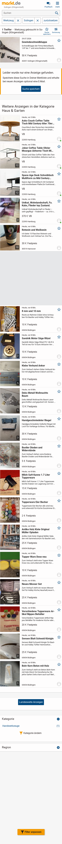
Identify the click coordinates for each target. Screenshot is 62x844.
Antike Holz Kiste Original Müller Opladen (35, 531)
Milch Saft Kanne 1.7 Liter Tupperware (36, 476)
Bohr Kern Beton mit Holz (35, 665)
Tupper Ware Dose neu (34, 556)
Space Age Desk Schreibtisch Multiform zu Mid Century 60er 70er (38, 176)
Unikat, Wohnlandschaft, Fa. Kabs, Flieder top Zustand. (37, 204)
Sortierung (56, 32)
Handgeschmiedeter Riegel (36, 420)
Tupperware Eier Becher (35, 502)
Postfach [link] (48, 7)
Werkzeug (8, 20)
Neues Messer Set (32, 584)
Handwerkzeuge (31, 725)
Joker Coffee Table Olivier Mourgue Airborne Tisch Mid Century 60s (37, 149)
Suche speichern (47, 33)
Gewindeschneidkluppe (34, 42)
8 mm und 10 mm (31, 311)
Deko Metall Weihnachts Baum (35, 394)
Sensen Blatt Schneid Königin (38, 638)
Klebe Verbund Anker (33, 365)
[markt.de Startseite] (11, 3)
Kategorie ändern (32, 733)
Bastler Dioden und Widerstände (32, 449)
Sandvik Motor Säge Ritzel (36, 338)
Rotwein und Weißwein (34, 229)
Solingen (28, 20)
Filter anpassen (33, 832)
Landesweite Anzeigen (31, 702)
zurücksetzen (51, 20)
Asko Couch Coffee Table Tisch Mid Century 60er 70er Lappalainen (37, 122)
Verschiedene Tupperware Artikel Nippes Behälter (38, 613)
